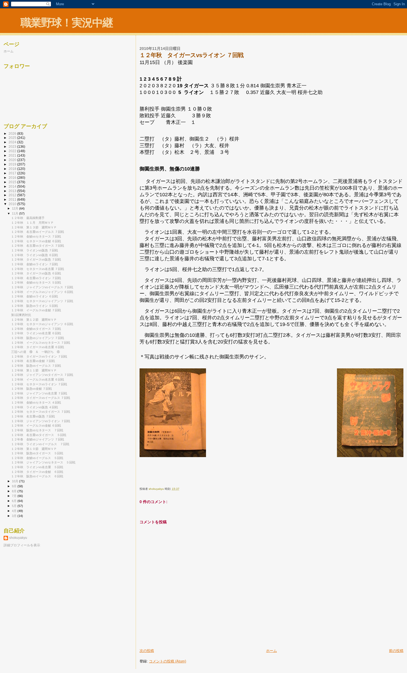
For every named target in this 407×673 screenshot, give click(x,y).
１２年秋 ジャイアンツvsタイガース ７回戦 (42, 374)
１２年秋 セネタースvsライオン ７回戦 (39, 384)
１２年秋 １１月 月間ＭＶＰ (32, 222)
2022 (13, 151)
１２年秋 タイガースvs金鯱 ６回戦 (37, 471)
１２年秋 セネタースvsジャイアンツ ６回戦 (42, 324)
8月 (14, 491)
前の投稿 (396, 651)
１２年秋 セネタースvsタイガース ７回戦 (40, 411)
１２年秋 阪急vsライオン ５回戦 (34, 305)
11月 (15, 213)
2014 (13, 186)
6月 (14, 501)
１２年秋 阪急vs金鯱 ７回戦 (31, 388)
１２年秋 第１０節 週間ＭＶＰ (34, 448)
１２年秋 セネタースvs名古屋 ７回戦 (37, 269)
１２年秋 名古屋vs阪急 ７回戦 (33, 416)
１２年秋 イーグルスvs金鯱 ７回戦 (36, 310)
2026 (13, 133)
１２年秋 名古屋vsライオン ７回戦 (36, 278)
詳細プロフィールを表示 (22, 545)
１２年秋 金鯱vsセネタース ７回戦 (36, 236)
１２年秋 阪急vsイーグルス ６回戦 (37, 476)
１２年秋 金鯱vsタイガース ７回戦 (36, 328)
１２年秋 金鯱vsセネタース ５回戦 (36, 282)
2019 (13, 164)
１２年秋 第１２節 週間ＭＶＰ (34, 319)
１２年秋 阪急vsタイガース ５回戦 (37, 453)
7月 (14, 496)
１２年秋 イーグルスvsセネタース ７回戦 (40, 342)
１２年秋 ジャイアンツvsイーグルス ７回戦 (42, 287)
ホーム (271, 651)
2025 (13, 137)
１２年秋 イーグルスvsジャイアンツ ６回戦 (42, 292)
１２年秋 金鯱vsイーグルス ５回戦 (37, 458)
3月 (14, 516)
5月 (14, 506)
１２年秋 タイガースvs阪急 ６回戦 (36, 273)
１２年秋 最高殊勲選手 (28, 218)
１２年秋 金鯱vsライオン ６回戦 (34, 296)
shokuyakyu (18, 538)
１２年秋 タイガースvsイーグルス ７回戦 (40, 397)
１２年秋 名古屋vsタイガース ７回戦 (37, 245)
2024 (13, 142)
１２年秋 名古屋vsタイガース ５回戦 (38, 435)
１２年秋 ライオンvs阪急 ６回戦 (34, 255)
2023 (13, 146)
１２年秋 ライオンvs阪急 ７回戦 (34, 250)
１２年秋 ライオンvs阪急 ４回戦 (34, 407)
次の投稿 (147, 651)
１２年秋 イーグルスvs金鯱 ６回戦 (36, 425)
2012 (13, 195)
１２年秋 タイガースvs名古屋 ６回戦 (37, 347)
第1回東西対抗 (21, 315)
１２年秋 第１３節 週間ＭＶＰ (34, 227)
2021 (13, 155)
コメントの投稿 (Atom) (167, 661)
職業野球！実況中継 (66, 23)
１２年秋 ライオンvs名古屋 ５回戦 (37, 467)
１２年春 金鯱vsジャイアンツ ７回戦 (37, 439)
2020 (13, 160)
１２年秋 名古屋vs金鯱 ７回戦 (33, 361)
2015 (13, 182)
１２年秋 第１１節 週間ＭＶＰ (34, 370)
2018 (13, 168)
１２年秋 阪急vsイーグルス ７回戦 (36, 365)
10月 (15, 481)
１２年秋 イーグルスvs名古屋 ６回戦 (37, 379)
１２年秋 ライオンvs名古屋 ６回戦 (36, 333)
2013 (13, 191)
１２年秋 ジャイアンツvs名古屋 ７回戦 (39, 393)
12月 (15, 208)
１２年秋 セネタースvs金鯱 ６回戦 (36, 241)
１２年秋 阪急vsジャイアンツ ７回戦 (37, 338)
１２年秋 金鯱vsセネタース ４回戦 (36, 402)
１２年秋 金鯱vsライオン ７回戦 (34, 264)
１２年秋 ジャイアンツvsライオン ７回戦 (40, 421)
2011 (13, 199)
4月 (14, 511)
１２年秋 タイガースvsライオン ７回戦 (39, 356)
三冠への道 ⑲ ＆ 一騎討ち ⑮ (35, 351)
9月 (14, 486)
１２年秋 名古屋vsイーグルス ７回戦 (37, 231)
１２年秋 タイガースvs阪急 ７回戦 (36, 259)
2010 (13, 204)
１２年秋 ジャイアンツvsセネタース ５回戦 (43, 462)
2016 (13, 177)
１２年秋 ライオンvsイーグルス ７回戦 (40, 444)
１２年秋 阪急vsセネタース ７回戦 (37, 430)
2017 (13, 173)
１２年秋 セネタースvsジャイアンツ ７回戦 (42, 301)
